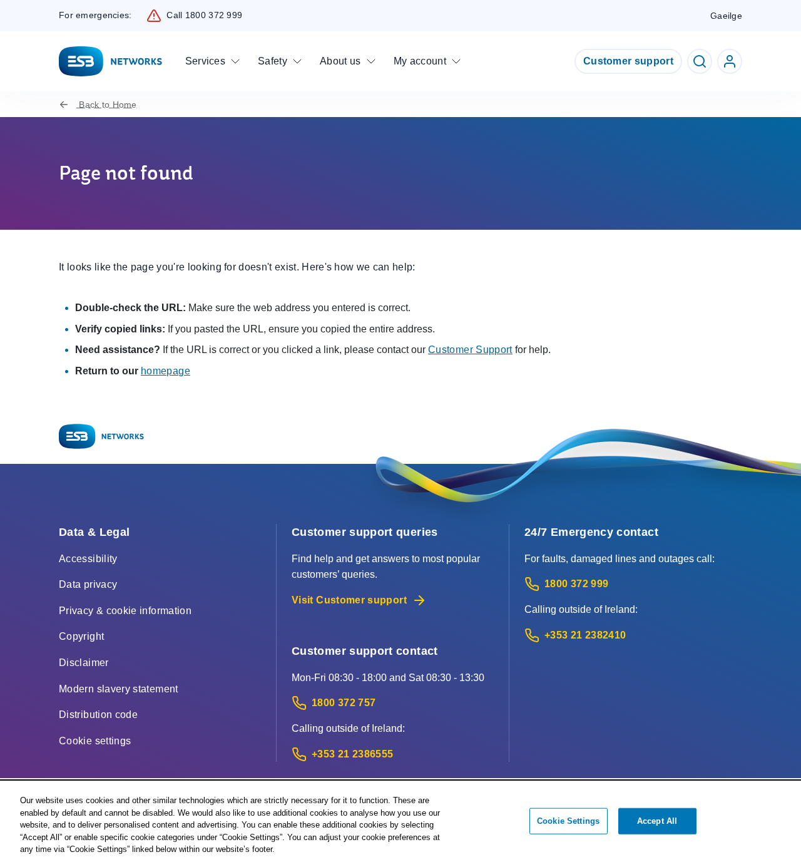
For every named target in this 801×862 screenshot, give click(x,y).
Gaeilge (726, 16)
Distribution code (98, 714)
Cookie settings (95, 741)
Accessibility (88, 558)
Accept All (657, 821)
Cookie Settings (568, 821)
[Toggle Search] (699, 61)
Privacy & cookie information (125, 610)
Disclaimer (84, 662)
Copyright (81, 636)
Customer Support (470, 349)
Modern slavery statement (118, 689)
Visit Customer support (349, 600)
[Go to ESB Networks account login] (729, 61)
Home (107, 105)
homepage (165, 371)
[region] (400, 822)
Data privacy (88, 584)
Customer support (628, 61)
